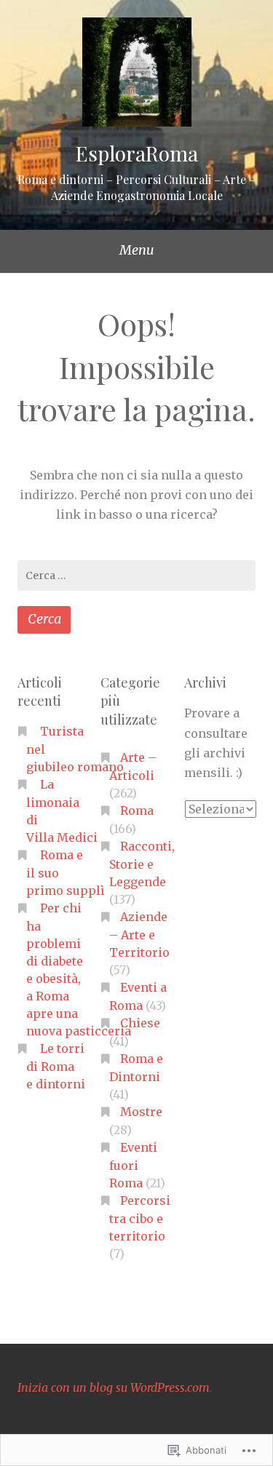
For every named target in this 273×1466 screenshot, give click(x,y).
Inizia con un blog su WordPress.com (113, 1387)
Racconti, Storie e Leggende (142, 864)
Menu (136, 250)
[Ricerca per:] (136, 575)
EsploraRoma (137, 153)
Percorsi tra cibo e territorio (139, 1218)
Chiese (140, 1023)
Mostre (141, 1111)
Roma (137, 810)
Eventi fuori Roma (133, 1165)
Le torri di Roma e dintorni (55, 1066)
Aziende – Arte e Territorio (139, 934)
